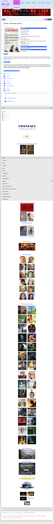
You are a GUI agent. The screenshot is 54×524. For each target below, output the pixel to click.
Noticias (48, 2)
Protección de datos (10, 517)
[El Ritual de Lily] (26, 12)
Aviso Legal (4, 517)
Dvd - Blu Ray (41, 2)
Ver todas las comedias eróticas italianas (27, 236)
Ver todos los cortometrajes (27, 475)
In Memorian (16, 7)
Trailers (22, 2)
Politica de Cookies (18, 517)
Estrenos (16, 2)
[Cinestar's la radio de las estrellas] (27, 127)
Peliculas (28, 2)
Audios (5, 111)
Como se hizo (6, 113)
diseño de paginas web (42, 515)
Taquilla (34, 2)
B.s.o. (5, 120)
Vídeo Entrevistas (7, 116)
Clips (5, 115)
